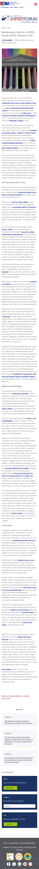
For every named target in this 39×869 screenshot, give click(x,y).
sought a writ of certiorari (20, 610)
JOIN (9, 824)
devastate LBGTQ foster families (17, 468)
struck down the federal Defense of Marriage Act (19, 115)
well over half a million (20, 202)
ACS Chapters (5, 7)
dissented (5, 272)
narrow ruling (7, 408)
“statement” (6, 316)
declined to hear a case (26, 560)
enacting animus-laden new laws (24, 540)
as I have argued (16, 513)
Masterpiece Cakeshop (20, 393)
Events (16, 7)
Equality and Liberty (12, 696)
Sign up (9, 788)
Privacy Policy (18, 847)
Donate (21, 7)
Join (11, 7)
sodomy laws (26, 113)
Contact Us (7, 847)
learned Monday (28, 612)
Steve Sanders (7, 40)
